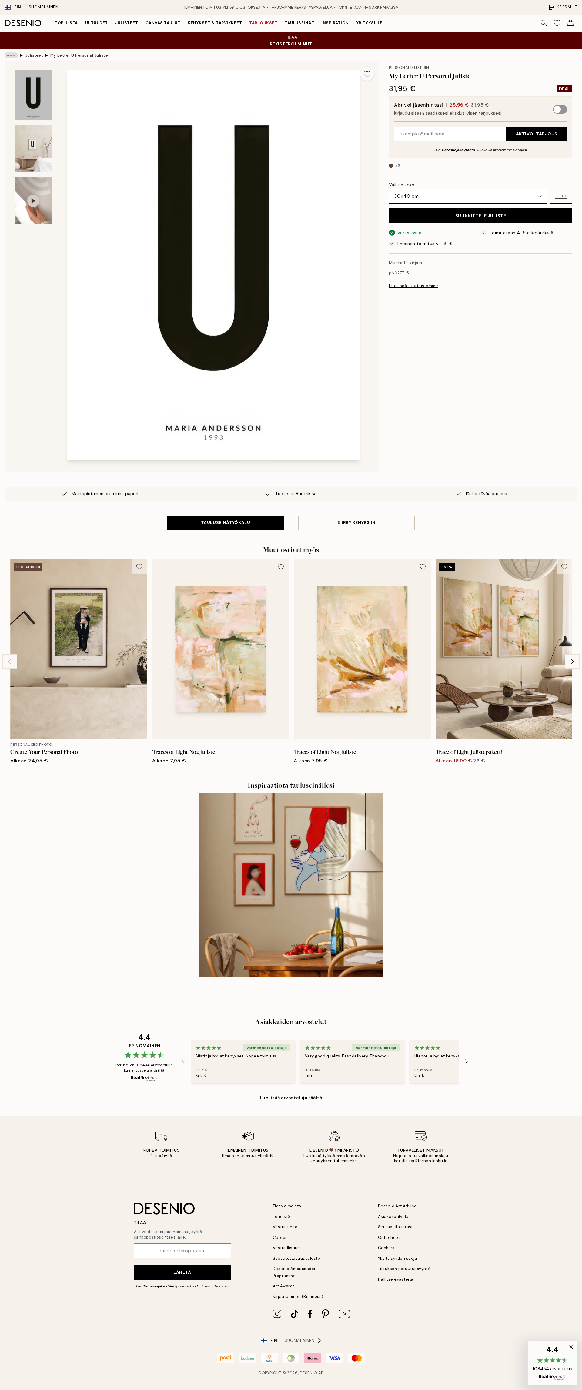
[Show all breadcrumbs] (11, 55)
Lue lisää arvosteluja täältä (291, 1097)
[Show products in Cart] (570, 23)
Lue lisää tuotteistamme (413, 285)
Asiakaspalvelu (393, 1216)
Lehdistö (281, 1216)
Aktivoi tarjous (536, 134)
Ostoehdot (389, 1237)
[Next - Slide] (572, 661)
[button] (561, 196)
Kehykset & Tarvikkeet (215, 22)
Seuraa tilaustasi (395, 1226)
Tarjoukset (263, 22)
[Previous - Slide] (9, 661)
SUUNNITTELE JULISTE (480, 215)
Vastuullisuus (286, 1247)
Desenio (308, 1372)
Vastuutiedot (286, 1226)
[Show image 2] (33, 148)
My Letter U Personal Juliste (79, 55)
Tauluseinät (299, 22)
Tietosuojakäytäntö (458, 150)
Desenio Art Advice (397, 1206)
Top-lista (66, 22)
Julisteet (126, 22)
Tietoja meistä (287, 1206)
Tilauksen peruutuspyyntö (404, 1268)
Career (280, 1237)
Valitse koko (401, 184)
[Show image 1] (33, 95)
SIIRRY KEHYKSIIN (356, 522)
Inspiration (335, 22)
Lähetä (182, 1272)
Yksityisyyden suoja (397, 1258)
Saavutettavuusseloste (296, 1258)
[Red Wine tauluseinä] (291, 885)
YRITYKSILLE (369, 22)
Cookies (386, 1247)
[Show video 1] (33, 200)
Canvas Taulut (163, 22)
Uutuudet (96, 22)
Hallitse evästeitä (395, 1279)
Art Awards (284, 1286)
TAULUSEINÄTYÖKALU (225, 522)
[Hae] (543, 23)
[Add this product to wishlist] (367, 73)
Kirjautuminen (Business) (298, 1296)
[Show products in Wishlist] (557, 23)
